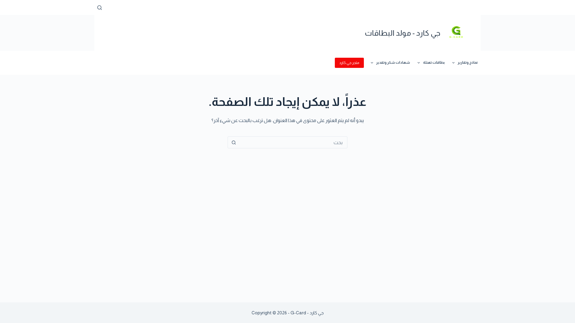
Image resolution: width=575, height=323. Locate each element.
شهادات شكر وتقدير (393, 62)
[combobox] (293, 142)
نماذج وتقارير (468, 62)
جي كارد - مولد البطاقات (402, 33)
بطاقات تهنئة (434, 62)
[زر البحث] (233, 142)
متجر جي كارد (349, 62)
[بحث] (99, 7)
